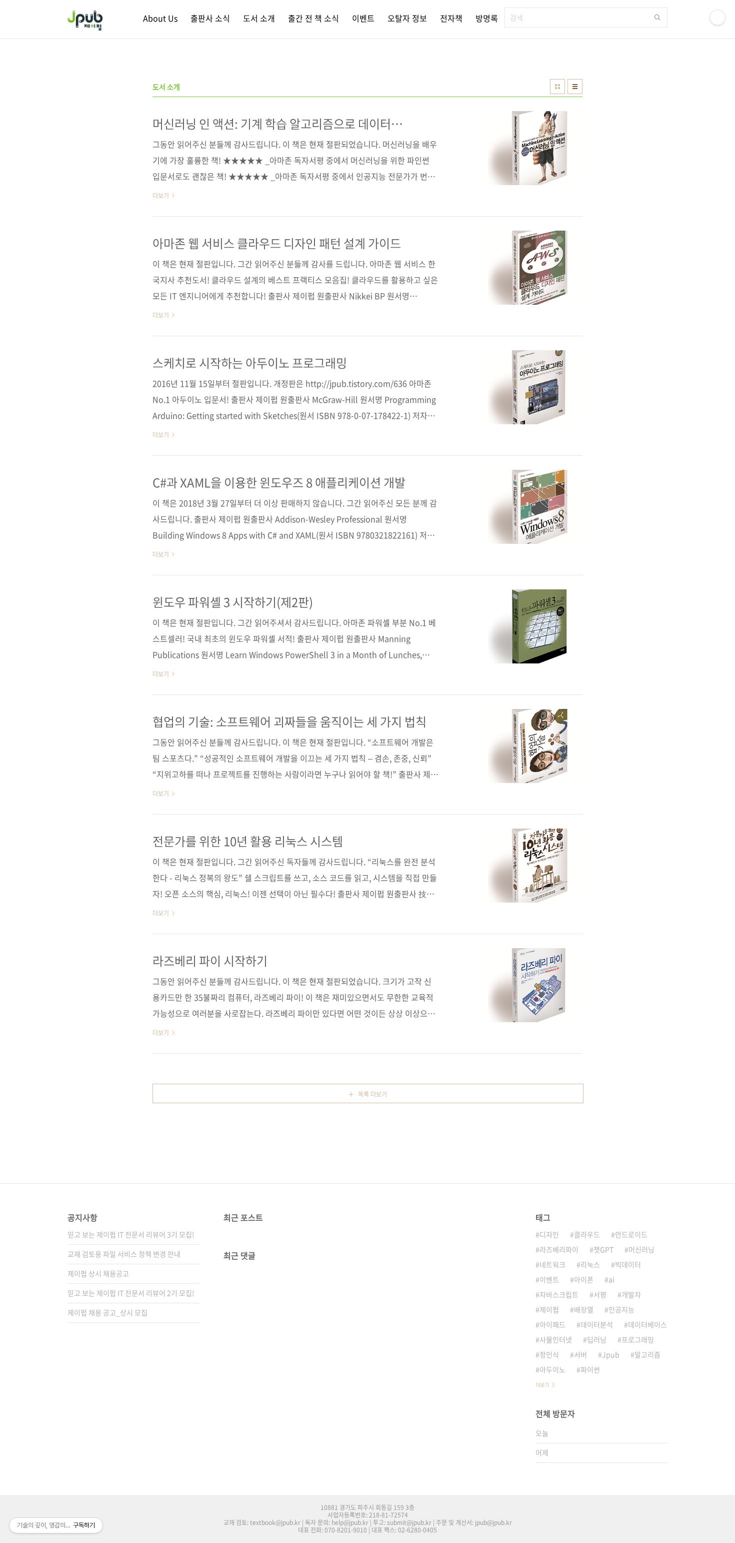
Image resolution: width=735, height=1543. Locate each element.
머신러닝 (641, 1249)
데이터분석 (596, 1324)
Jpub (611, 1354)
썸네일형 (557, 86)
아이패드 (553, 1324)
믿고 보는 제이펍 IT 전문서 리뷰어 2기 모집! (131, 1293)
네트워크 (553, 1264)
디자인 (549, 1234)
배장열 (584, 1309)
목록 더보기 (372, 1094)
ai (611, 1279)
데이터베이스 (647, 1324)
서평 (600, 1294)
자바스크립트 (559, 1294)
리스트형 (575, 86)
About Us (160, 18)
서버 (580, 1354)
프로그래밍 (638, 1339)
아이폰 (584, 1279)
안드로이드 (631, 1234)
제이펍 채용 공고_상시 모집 (108, 1312)
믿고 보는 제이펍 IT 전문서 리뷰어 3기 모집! (131, 1234)
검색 (657, 17)
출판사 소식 (210, 18)
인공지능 (621, 1309)
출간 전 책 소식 (313, 18)
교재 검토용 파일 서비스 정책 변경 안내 (124, 1254)
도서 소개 (259, 18)
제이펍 (549, 1309)
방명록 (487, 18)
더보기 (542, 1384)
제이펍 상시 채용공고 (98, 1273)
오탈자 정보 (407, 18)
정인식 (549, 1354)
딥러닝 (596, 1339)
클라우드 (587, 1234)
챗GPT (604, 1249)
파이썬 (590, 1369)
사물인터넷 (556, 1339)
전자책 (451, 18)
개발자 (631, 1294)
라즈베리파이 (559, 1249)
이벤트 (363, 18)
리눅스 (590, 1264)
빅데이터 (628, 1264)
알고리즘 (647, 1354)
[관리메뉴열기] (717, 17)
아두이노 (553, 1369)
